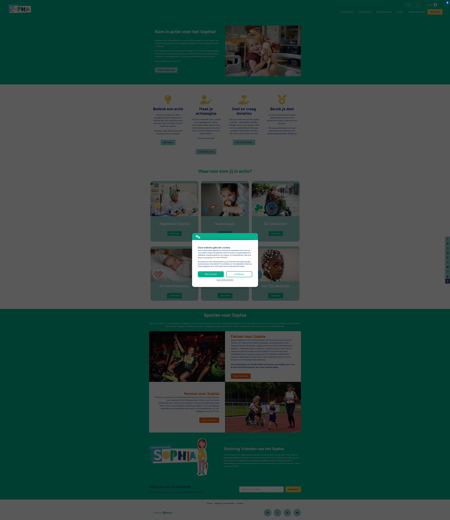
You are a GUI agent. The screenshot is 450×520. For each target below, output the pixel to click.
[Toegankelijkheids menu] (447, 2)
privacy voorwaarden (205, 257)
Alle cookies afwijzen (225, 280)
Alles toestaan (211, 274)
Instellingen (239, 274)
